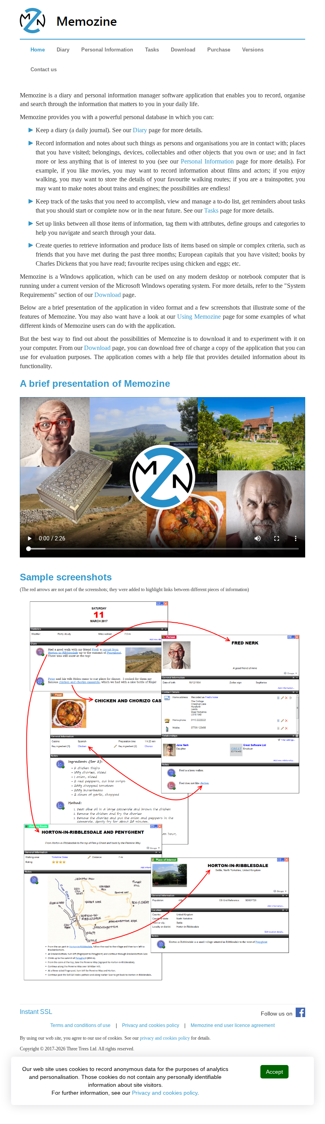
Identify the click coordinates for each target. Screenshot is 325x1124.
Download (183, 50)
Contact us (44, 69)
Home (38, 50)
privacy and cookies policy (165, 1038)
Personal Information (107, 50)
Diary (63, 50)
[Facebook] (298, 1015)
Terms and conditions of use (80, 1025)
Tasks (152, 50)
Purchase (218, 50)
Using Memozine (199, 316)
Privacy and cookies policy (150, 1025)
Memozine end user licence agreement (233, 1025)
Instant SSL (36, 1011)
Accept (274, 1072)
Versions (253, 50)
